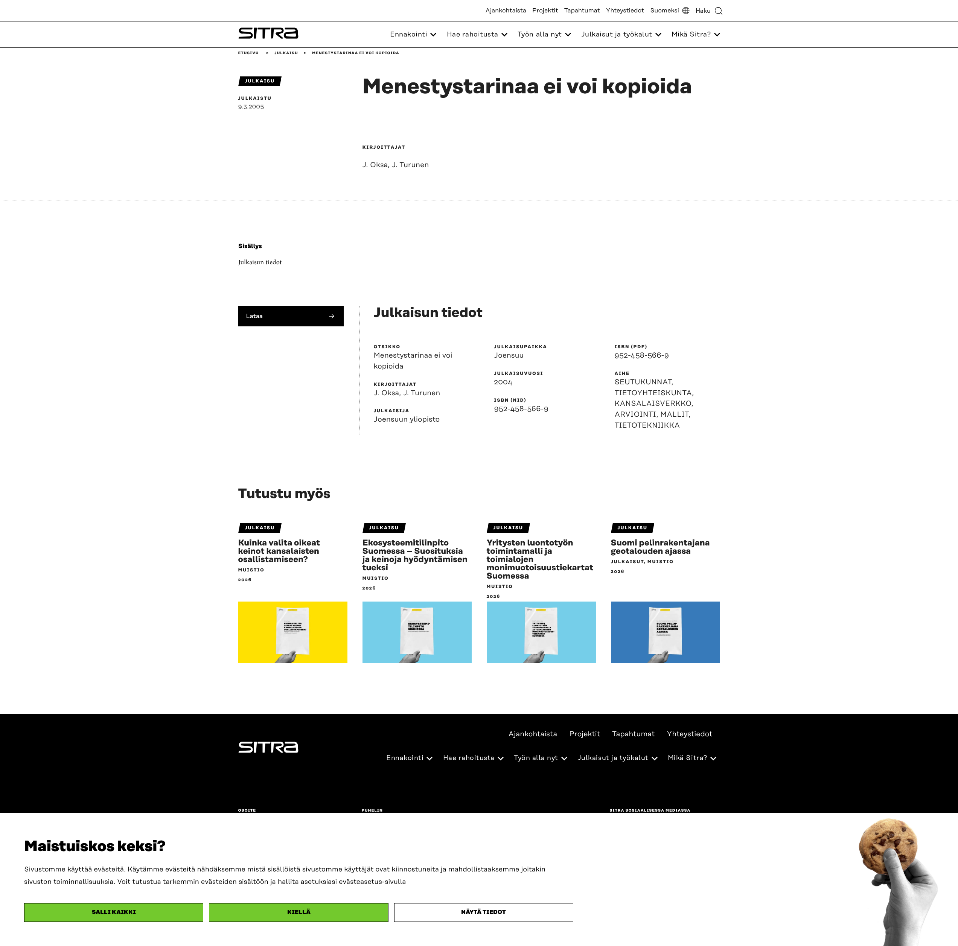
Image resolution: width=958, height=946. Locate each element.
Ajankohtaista (506, 10)
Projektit (545, 10)
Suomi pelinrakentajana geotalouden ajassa (660, 547)
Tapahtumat (582, 10)
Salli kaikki (114, 912)
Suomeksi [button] (664, 10)
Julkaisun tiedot (260, 262)
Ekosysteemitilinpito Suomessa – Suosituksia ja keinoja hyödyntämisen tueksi (415, 555)
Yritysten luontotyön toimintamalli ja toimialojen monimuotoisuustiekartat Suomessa (540, 559)
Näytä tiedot (483, 912)
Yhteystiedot (625, 10)
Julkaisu (286, 53)
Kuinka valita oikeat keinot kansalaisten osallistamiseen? (279, 551)
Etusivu (248, 53)
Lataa (254, 316)
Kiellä (299, 912)
